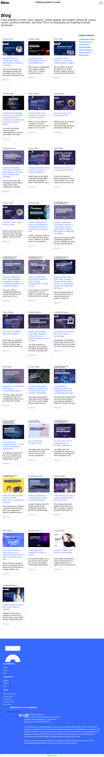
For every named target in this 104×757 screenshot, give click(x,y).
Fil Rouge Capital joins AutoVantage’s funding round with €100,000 (37, 498)
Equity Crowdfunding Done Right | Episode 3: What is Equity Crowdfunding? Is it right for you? (38, 281)
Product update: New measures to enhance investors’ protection (37, 115)
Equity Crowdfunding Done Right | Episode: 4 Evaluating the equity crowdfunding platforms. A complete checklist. (13, 281)
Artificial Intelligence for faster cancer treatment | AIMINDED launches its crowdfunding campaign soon (38, 226)
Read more (6, 80)
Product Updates (33, 93)
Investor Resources (9, 423)
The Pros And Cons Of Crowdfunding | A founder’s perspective (63, 443)
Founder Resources (9, 148)
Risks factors (76, 741)
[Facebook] (20, 715)
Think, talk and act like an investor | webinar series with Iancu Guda (64, 498)
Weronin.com (29, 717)
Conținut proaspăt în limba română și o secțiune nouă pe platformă (39, 170)
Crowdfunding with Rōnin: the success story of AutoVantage (64, 334)
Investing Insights (34, 39)
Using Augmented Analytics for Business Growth (37, 552)
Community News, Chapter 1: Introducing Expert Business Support (64, 60)
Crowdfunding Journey (61, 202)
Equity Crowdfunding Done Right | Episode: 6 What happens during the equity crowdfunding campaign (13, 172)
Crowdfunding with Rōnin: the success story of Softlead (13, 607)
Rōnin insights (58, 39)
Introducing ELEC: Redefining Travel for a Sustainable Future (37, 60)
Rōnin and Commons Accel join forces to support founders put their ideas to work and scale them (13, 554)
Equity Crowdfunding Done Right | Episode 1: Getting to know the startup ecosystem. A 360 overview (38, 336)
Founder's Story (8, 39)
